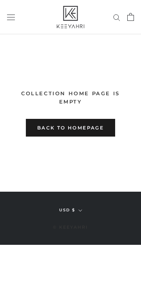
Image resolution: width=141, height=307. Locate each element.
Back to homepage (70, 128)
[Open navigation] (11, 17)
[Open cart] (130, 17)
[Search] (116, 17)
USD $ (67, 210)
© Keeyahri (71, 227)
